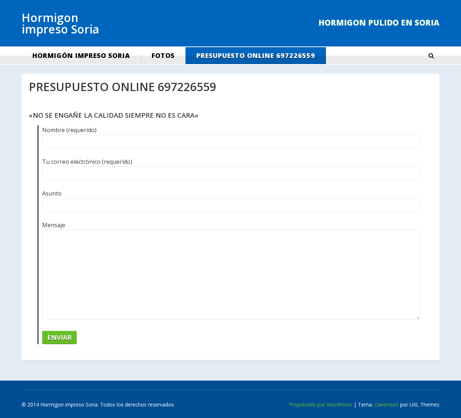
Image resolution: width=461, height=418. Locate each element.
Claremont (386, 404)
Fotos (163, 55)
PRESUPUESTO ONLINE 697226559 (255, 55)
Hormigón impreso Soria (81, 55)
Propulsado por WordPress (320, 404)
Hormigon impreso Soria (60, 23)
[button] (431, 55)
